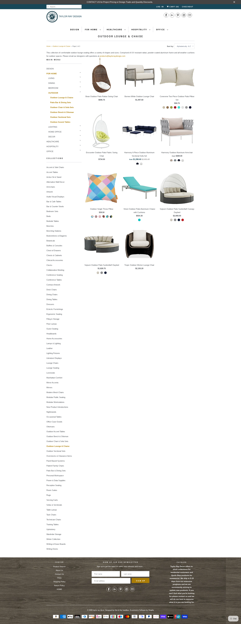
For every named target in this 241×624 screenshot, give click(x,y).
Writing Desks (52, 549)
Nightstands (51, 412)
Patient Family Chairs (55, 466)
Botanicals (50, 241)
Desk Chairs (51, 290)
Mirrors (49, 387)
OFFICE (161, 29)
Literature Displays (54, 358)
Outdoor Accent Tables (60, 122)
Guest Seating (52, 329)
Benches (50, 226)
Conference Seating (54, 275)
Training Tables (52, 524)
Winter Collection (53, 539)
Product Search (59, 567)
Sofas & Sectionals (54, 505)
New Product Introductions (57, 407)
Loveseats (50, 373)
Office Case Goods (54, 422)
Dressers (50, 304)
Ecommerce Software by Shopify (142, 610)
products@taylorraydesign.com (112, 56)
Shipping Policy (59, 582)
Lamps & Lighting (53, 343)
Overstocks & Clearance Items (59, 456)
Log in (160, 6)
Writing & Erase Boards (56, 544)
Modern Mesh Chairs (55, 392)
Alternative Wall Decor (55, 182)
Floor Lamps (51, 324)
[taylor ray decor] (64, 17)
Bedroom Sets (52, 211)
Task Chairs (51, 515)
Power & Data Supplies (55, 480)
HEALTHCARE (115, 29)
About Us (59, 570)
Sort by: (170, 46)
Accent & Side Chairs (55, 167)
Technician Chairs (53, 519)
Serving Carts (52, 500)
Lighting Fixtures (53, 353)
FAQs (59, 578)
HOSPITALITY (139, 29)
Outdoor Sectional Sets (60, 117)
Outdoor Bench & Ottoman (62, 112)
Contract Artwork (53, 285)
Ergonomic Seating (54, 314)
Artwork (49, 192)
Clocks (49, 265)
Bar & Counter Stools (55, 206)
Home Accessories (54, 338)
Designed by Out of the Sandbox (117, 610)
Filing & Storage (52, 319)
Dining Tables (51, 299)
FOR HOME (91, 29)
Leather (49, 348)
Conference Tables (54, 280)
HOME (59, 589)
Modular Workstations (55, 402)
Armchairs (50, 187)
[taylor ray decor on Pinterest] (178, 15)
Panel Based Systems (55, 461)
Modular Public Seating (55, 397)
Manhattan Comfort (54, 378)
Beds (48, 216)
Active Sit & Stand (53, 177)
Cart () (174, 6)
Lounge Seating (52, 368)
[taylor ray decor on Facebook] (166, 15)
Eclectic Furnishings (54, 309)
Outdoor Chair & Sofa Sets (62, 107)
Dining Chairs (51, 294)
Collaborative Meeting (55, 270)
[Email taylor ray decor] (189, 15)
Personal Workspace (55, 475)
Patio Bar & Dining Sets (60, 102)
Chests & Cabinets (54, 255)
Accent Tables (52, 172)
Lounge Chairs (52, 363)
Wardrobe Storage (53, 534)
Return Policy (59, 585)
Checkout (187, 6)
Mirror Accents (52, 383)
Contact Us (59, 574)
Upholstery (50, 529)
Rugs (48, 495)
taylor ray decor (98, 610)
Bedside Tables (52, 221)
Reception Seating (53, 485)
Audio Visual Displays (55, 197)
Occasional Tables (54, 417)
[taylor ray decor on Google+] (172, 15)
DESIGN (74, 29)
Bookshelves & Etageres (56, 236)
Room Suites (51, 490)
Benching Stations (53, 231)
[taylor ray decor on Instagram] (184, 15)
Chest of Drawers (53, 250)
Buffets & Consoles (54, 246)
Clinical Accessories (54, 260)
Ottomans (50, 427)
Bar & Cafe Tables (53, 201)
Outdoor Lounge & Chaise (120, 36)
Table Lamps (51, 510)
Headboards (51, 334)
